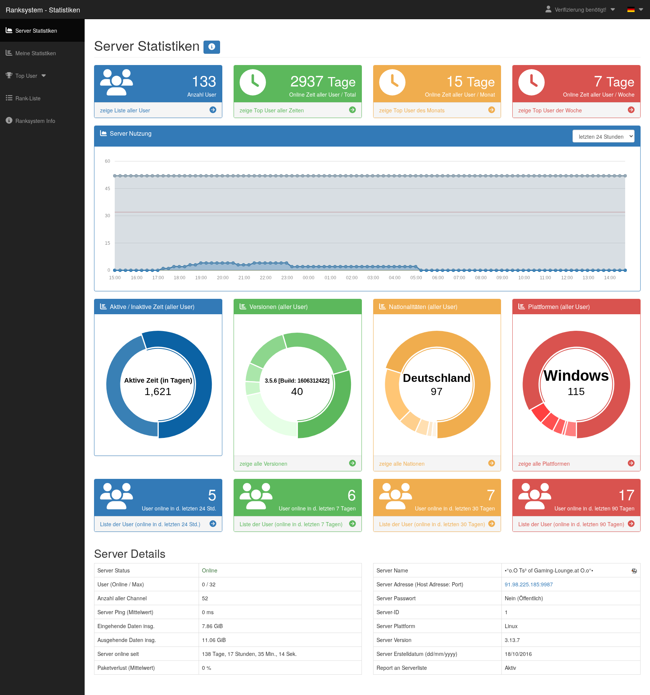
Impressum (297, 691)
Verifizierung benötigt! (580, 9)
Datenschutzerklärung (340, 691)
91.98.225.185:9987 (529, 584)
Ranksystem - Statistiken (43, 9)
